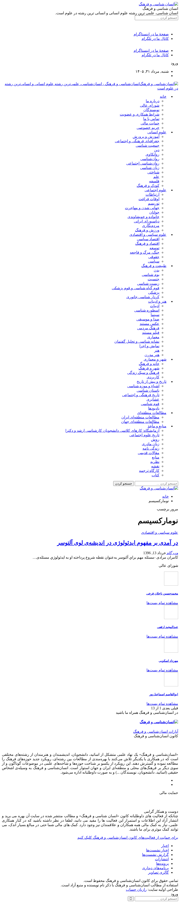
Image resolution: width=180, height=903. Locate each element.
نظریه (154, 462)
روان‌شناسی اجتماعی (142, 163)
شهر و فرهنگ (149, 368)
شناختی (153, 172)
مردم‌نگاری (150, 226)
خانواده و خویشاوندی (143, 217)
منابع (155, 457)
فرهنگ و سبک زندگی (143, 373)
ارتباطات (152, 194)
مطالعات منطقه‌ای (151, 413)
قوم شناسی (150, 404)
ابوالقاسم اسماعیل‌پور (163, 694)
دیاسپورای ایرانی (146, 221)
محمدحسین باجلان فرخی (162, 593)
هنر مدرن (152, 355)
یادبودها (153, 408)
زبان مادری (150, 444)
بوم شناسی (150, 275)
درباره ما (152, 101)
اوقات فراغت (149, 199)
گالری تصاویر (158, 872)
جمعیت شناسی (147, 145)
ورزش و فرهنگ (147, 230)
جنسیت (153, 279)
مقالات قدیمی (148, 453)
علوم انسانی (156, 132)
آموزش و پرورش (146, 137)
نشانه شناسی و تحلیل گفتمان (136, 341)
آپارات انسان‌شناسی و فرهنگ (155, 732)
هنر (156, 350)
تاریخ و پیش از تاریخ (151, 382)
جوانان (154, 212)
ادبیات (154, 306)
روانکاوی (152, 154)
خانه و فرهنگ (149, 364)
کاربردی (153, 377)
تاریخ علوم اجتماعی (144, 435)
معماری (153, 337)
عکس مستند (149, 324)
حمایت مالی (150, 123)
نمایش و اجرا (149, 346)
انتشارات (162, 859)
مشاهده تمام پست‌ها (162, 603)
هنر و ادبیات (157, 301)
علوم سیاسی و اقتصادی (147, 235)
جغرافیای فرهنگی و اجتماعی (137, 141)
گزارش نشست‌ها (155, 855)
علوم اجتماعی (155, 190)
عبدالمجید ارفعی (167, 627)
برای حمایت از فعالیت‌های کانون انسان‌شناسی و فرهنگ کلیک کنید (127, 837)
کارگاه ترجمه (149, 471)
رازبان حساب (136, 890)
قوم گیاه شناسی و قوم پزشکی (135, 288)
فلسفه (154, 181)
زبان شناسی (149, 168)
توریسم (153, 203)
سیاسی (153, 261)
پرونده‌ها (162, 863)
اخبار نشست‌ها (157, 850)
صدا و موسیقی (147, 319)
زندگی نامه (150, 448)
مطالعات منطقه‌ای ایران (140, 417)
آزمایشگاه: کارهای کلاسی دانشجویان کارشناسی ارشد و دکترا (112, 431)
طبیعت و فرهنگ (153, 266)
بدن (156, 270)
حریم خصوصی (148, 128)
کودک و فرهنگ (148, 186)
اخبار (165, 846)
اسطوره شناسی (146, 310)
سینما (155, 315)
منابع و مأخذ (157, 426)
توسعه (154, 248)
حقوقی (153, 257)
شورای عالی (149, 105)
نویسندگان (151, 110)
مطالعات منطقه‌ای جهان (140, 422)
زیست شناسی (148, 284)
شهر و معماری (155, 359)
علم (156, 177)
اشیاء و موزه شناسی (143, 386)
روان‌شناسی (149, 159)
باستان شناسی (148, 390)
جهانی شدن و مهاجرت (142, 208)
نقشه (155, 466)
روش (155, 439)
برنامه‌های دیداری (155, 868)
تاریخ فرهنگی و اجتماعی (140, 395)
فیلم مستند (150, 333)
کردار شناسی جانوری (142, 297)
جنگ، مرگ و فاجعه (144, 252)
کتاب (155, 475)
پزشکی (153, 292)
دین (156, 150)
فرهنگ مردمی (148, 328)
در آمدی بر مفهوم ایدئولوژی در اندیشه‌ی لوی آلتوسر (117, 543)
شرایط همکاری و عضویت (139, 114)
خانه (163, 96)
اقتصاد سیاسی (148, 239)
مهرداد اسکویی (168, 660)
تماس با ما (151, 119)
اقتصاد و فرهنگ (147, 243)
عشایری (152, 399)
